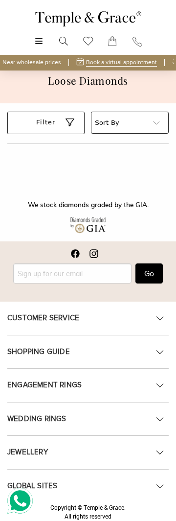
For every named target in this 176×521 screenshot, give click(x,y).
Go (149, 274)
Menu (39, 36)
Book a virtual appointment (121, 62)
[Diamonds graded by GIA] (88, 225)
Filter (46, 122)
